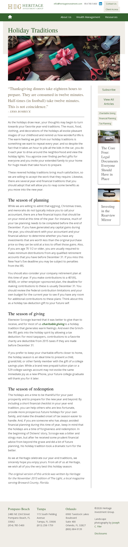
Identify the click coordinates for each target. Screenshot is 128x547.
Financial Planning (107, 118)
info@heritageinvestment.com (68, 3)
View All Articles (109, 102)
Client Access (112, 9)
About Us (66, 17)
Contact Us (111, 3)
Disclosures (100, 533)
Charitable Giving (107, 113)
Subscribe (109, 90)
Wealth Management (88, 17)
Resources (111, 17)
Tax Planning (105, 123)
